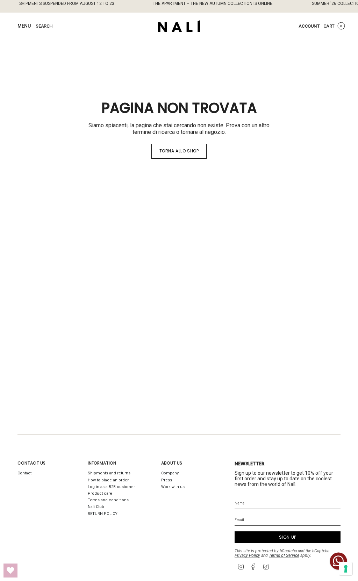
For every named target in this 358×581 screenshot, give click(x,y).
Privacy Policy (247, 555)
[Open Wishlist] (10, 571)
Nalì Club (96, 506)
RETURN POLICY (102, 513)
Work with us (173, 487)
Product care (100, 493)
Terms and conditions (108, 500)
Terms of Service (284, 555)
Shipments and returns (109, 473)
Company (170, 473)
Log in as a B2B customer (111, 487)
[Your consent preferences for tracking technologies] (345, 568)
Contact (24, 473)
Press (166, 480)
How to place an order (108, 480)
